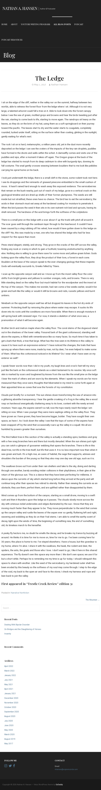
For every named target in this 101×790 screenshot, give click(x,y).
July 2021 (8, 680)
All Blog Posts (62, 24)
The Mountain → (93, 600)
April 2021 (8, 689)
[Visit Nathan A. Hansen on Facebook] (14, 766)
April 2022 (8, 666)
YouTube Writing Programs (35, 24)
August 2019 (9, 739)
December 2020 (11, 698)
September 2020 (11, 712)
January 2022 (10, 675)
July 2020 (8, 721)
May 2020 (8, 730)
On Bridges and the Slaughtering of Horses (22, 629)
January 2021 (10, 693)
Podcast (78, 24)
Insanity (7, 634)
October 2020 (10, 707)
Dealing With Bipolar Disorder (17, 624)
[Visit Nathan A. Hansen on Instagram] (5, 766)
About (14, 24)
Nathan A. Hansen (19, 8)
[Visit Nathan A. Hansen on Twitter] (10, 766)
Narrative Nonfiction (20, 593)
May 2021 (8, 684)
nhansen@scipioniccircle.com (66, 769)
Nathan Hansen (59, 84)
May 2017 (8, 743)
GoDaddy (59, 785)
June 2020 (8, 725)
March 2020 (9, 734)
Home (4, 24)
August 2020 (9, 716)
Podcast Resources (11, 39)
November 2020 (11, 702)
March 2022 (9, 671)
